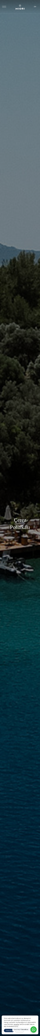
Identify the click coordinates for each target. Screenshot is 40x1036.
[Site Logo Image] (20, 9)
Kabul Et (9, 1030)
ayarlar (16, 1024)
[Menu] (4, 7)
